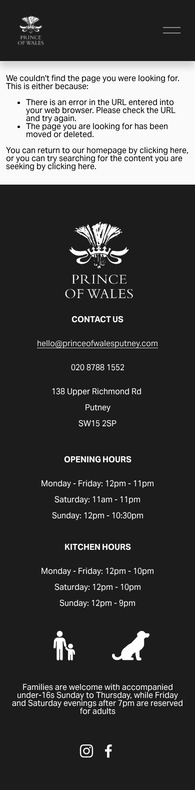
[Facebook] (109, 751)
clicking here (163, 150)
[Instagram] (87, 751)
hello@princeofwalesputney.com (97, 344)
